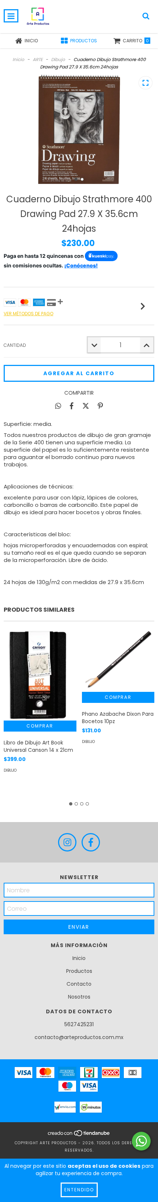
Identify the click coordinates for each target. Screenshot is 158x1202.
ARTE (38, 59)
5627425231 (79, 1024)
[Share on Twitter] (86, 405)
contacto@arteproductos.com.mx (79, 1037)
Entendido (79, 1190)
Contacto (79, 984)
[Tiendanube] (79, 1135)
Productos (79, 971)
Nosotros (79, 996)
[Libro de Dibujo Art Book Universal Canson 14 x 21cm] (40, 674)
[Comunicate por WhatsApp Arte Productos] (141, 1141)
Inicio (18, 59)
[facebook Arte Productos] (91, 842)
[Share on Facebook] (71, 405)
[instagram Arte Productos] (67, 842)
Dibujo (58, 59)
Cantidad (15, 345)
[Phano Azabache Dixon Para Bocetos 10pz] (118, 660)
